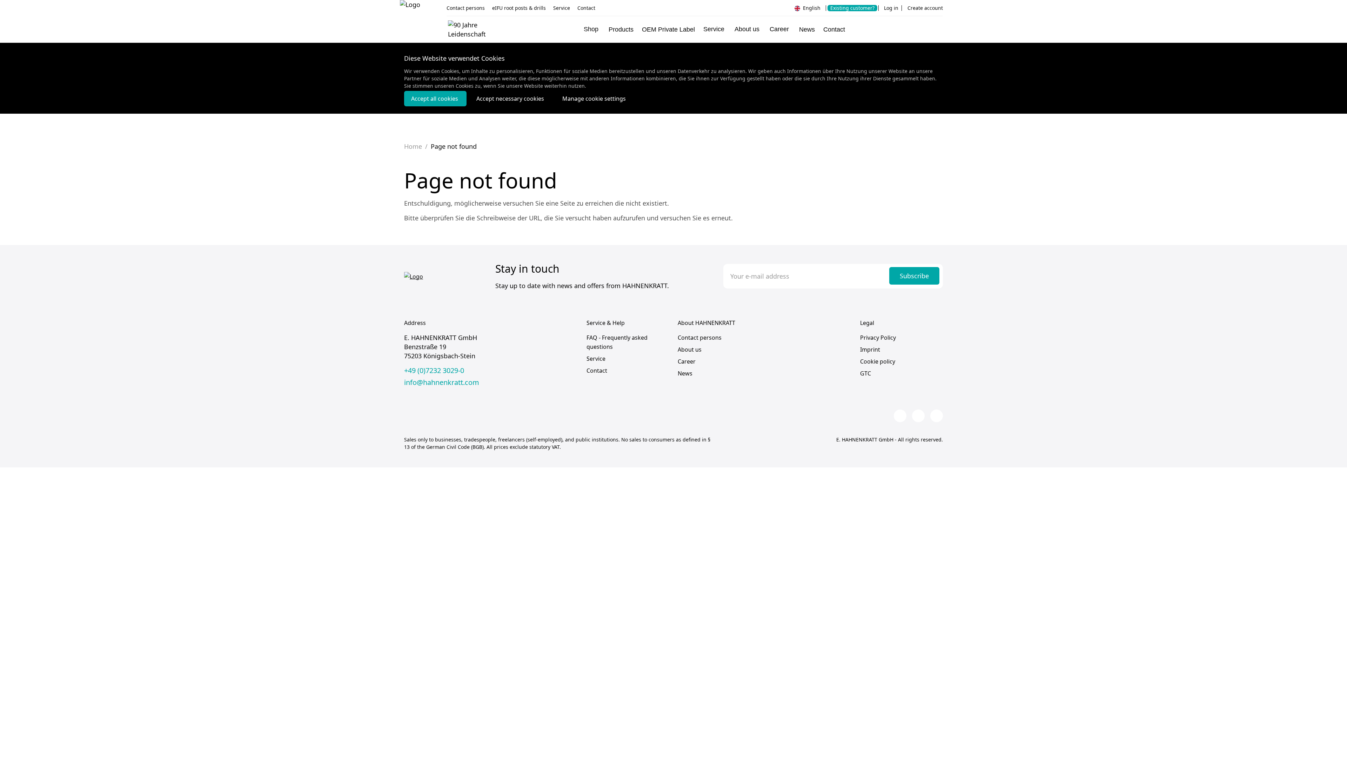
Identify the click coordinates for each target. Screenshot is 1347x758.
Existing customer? (852, 8)
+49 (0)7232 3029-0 (434, 370)
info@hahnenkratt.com (441, 382)
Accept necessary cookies (510, 98)
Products (621, 29)
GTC (865, 373)
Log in (891, 8)
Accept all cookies (435, 98)
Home (413, 146)
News (807, 29)
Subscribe (914, 276)
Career (687, 361)
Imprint (870, 349)
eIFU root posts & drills (519, 8)
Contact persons (466, 8)
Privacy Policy (878, 337)
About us (690, 349)
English (811, 8)
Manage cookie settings (594, 98)
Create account (925, 8)
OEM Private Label (668, 29)
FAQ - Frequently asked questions (617, 342)
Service (561, 8)
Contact (586, 8)
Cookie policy (877, 361)
